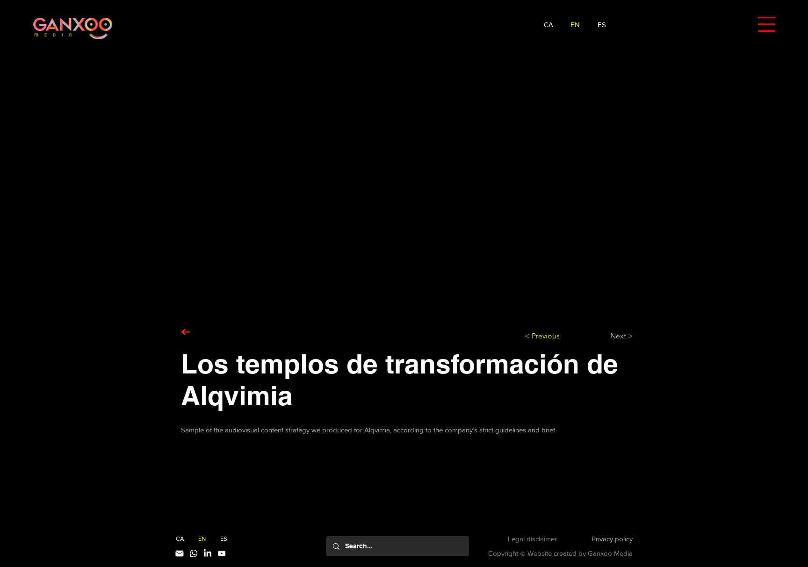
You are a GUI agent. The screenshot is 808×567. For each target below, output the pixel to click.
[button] (766, 24)
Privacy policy (612, 539)
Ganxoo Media (610, 553)
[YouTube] (221, 553)
